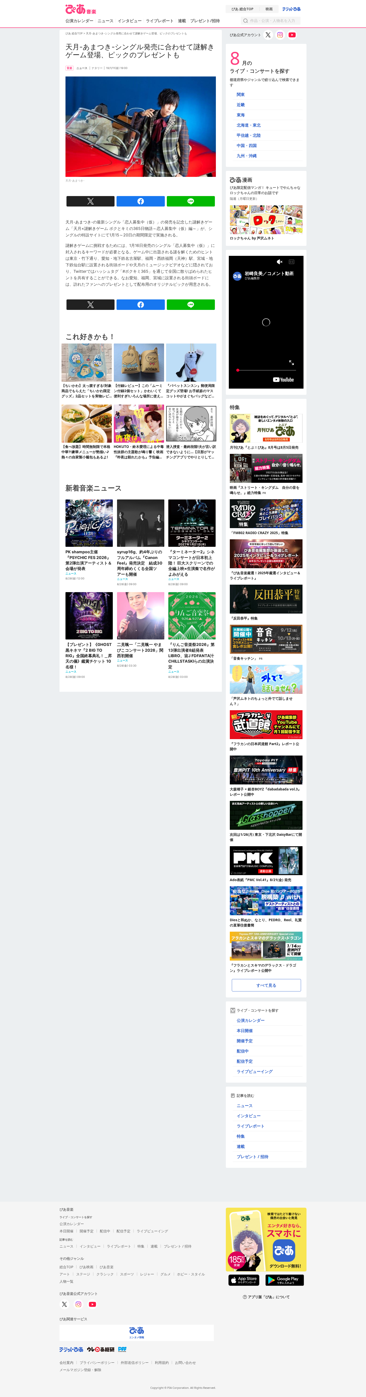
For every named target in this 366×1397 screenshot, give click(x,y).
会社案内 (66, 1362)
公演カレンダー (251, 1020)
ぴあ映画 (86, 1266)
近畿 (241, 104)
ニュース (106, 21)
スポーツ (127, 1274)
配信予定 (245, 1061)
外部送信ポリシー (135, 1362)
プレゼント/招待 (205, 21)
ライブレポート (160, 21)
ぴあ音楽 (107, 1266)
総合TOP (66, 1266)
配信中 (243, 1051)
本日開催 (245, 1030)
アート (65, 1274)
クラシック (105, 1274)
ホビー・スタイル (191, 1274)
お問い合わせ (185, 1362)
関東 (241, 94)
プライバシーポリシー (97, 1362)
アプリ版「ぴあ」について (269, 1297)
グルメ (165, 1274)
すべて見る (266, 985)
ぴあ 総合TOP (242, 9)
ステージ (83, 1274)
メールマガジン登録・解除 (80, 1369)
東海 (241, 115)
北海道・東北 (249, 125)
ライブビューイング (255, 1071)
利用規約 (162, 1362)
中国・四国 (247, 145)
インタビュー (130, 21)
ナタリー (97, 68)
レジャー (147, 1274)
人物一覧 (66, 1281)
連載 (182, 21)
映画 (269, 9)
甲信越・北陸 (249, 135)
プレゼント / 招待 (252, 1156)
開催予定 (245, 1041)
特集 (241, 1136)
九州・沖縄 (247, 155)
